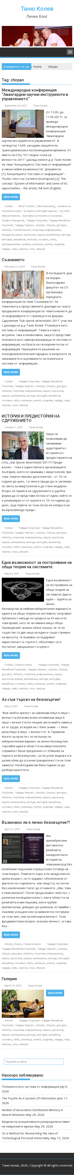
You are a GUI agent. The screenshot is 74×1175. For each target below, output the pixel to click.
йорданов (8, 234)
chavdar (40, 225)
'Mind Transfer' (26, 206)
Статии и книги (23, 664)
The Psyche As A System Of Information (29, 1098)
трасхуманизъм (11, 244)
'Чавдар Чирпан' (24, 225)
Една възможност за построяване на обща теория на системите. (37, 564)
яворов (41, 249)
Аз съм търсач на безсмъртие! (31, 699)
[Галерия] (23, 992)
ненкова (32, 239)
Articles (9, 788)
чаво (14, 249)
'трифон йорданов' (13, 220)
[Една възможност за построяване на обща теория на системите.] (23, 580)
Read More (11, 196)
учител (48, 244)
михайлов (19, 239)
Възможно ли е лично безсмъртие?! (36, 822)
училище (37, 244)
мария (41, 234)
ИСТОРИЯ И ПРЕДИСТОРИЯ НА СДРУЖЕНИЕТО (31, 418)
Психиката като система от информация (30, 1086)
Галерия (9, 978)
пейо (53, 239)
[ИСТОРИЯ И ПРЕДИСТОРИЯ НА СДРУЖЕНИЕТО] (23, 434)
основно (43, 239)
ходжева (59, 244)
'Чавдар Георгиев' (36, 220)
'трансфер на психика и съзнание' (42, 215)
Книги (18, 944)
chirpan (50, 225)
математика (53, 234)
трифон (26, 244)
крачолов (29, 234)
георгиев (37, 230)
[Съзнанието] (23, 273)
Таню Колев (37, 8)
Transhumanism (22, 230)
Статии (9, 206)
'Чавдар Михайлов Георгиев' (18, 948)
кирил (18, 234)
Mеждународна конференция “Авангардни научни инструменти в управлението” (35, 94)
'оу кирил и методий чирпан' (40, 211)
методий (7, 239)
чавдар (6, 249)
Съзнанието (13, 259)
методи (66, 234)
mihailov (6, 230)
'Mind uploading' (46, 206)
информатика (53, 230)
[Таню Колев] (37, 45)
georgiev (61, 225)
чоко (32, 249)
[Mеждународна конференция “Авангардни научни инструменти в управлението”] (23, 112)
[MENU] (70, 52)
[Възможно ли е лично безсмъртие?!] (23, 836)
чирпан (23, 249)
